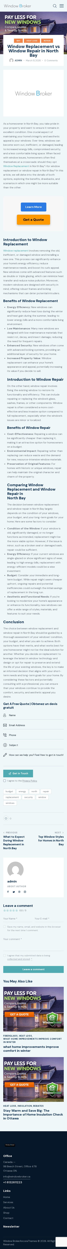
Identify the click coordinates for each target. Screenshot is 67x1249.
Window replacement (16, 250)
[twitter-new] (13, 891)
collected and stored (18, 959)
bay (18, 41)
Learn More (33, 207)
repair (46, 791)
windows (10, 803)
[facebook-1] (8, 891)
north (34, 791)
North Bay (16, 498)
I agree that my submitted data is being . (28, 957)
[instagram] (25, 891)
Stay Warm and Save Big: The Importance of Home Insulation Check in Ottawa (33, 1114)
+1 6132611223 (12, 1182)
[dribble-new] (19, 891)
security (28, 797)
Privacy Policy (29, 781)
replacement (12, 797)
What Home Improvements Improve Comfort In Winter (32, 1041)
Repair (47, 41)
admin (12, 881)
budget (9, 791)
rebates (38, 1106)
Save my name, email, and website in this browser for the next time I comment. (34, 928)
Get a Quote (33, 219)
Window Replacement (16, 166)
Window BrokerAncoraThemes (20, 1241)
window (42, 797)
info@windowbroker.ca (16, 1176)
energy (22, 791)
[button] (62, 6)
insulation (25, 1106)
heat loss (32, 41)
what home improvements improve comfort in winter (31, 1049)
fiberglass (10, 1035)
